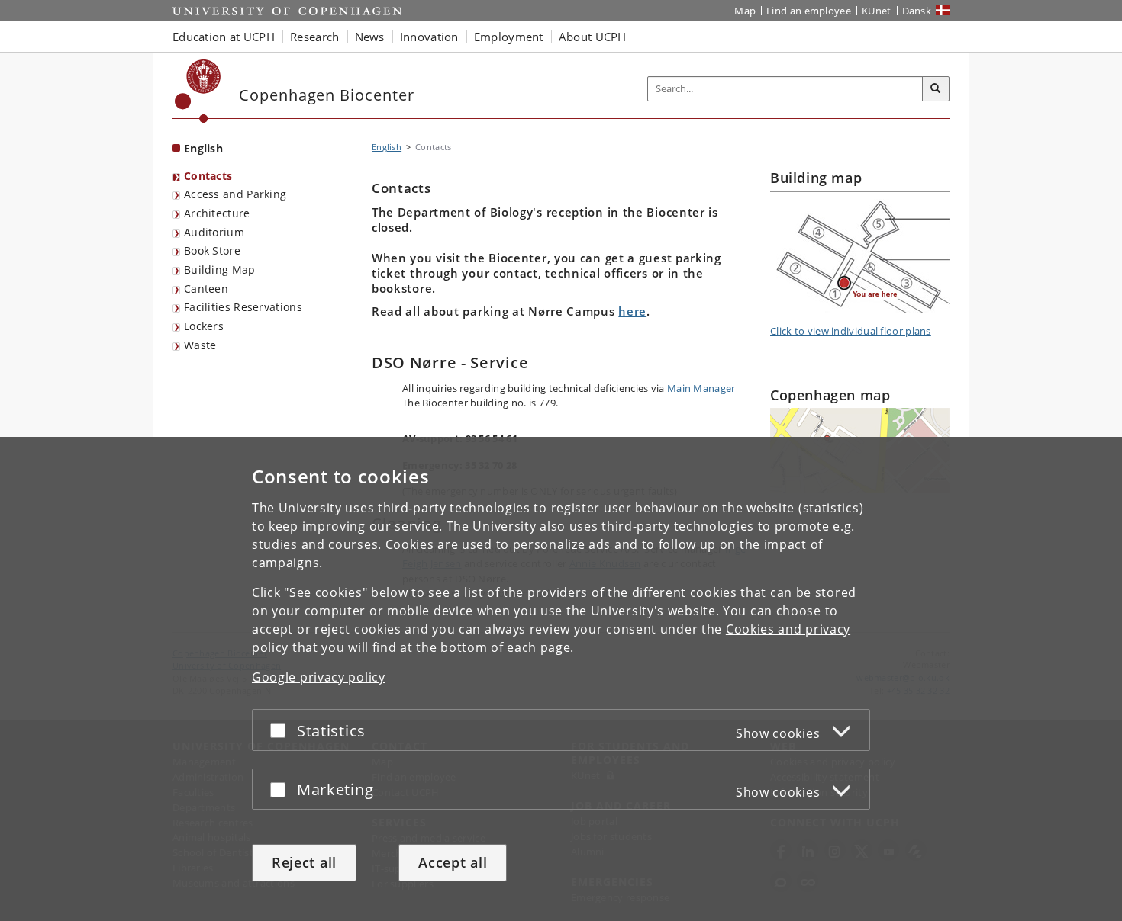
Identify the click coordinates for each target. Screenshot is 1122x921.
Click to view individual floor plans (850, 331)
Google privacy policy (318, 677)
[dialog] (561, 679)
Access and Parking (235, 194)
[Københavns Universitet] (198, 91)
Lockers (204, 326)
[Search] (936, 89)
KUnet (876, 11)
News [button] (370, 36)
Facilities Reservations (243, 307)
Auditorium (214, 232)
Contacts (208, 175)
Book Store (212, 250)
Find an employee (808, 11)
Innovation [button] (429, 36)
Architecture (217, 213)
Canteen (206, 288)
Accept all (452, 862)
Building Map (220, 269)
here (632, 311)
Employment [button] (508, 36)
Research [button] (314, 36)
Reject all (304, 862)
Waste (200, 345)
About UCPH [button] (593, 36)
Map (745, 11)
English (203, 148)
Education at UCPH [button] (223, 36)
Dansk (917, 11)
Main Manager (701, 388)
